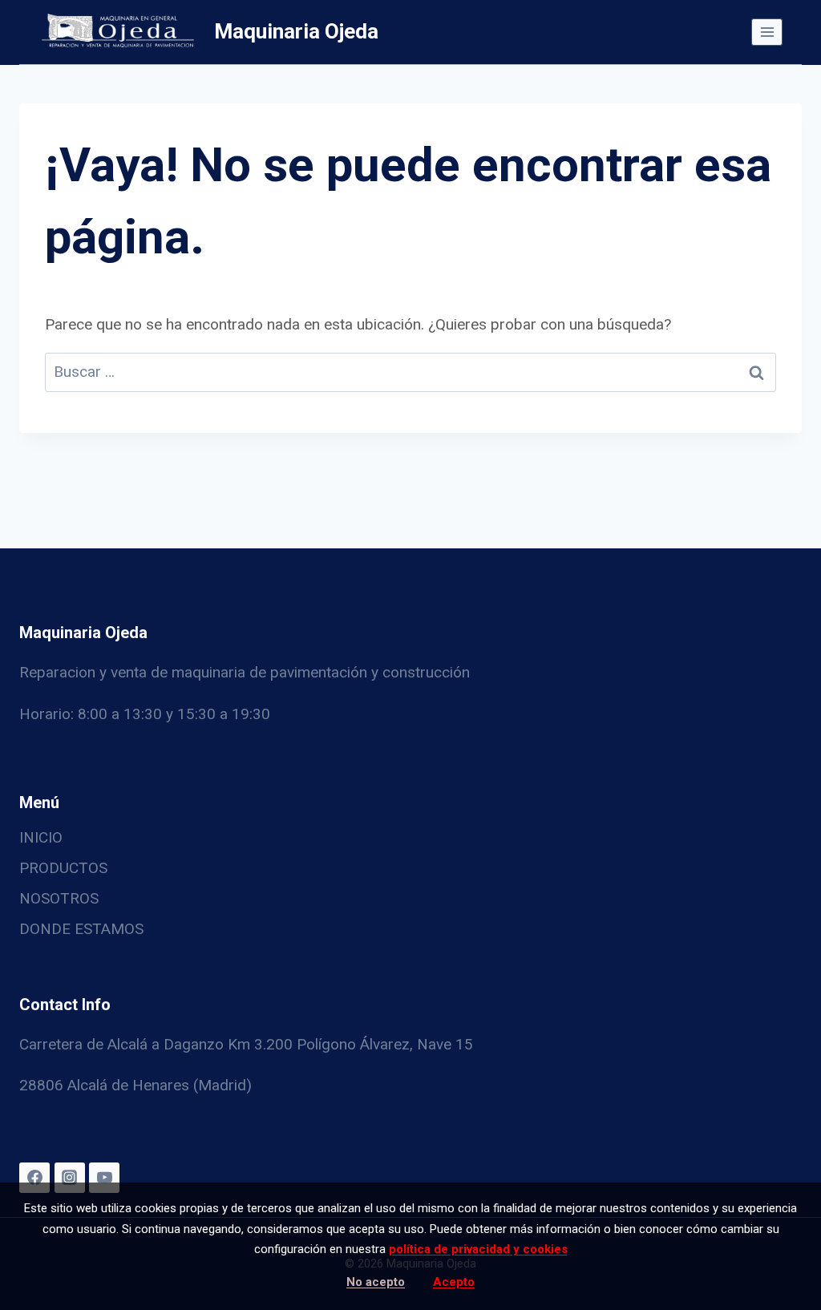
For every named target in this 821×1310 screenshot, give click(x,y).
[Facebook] (34, 1177)
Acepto (454, 1282)
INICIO (41, 837)
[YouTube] (104, 1177)
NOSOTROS (59, 898)
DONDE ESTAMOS (81, 929)
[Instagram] (70, 1177)
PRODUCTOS (63, 868)
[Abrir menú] (767, 31)
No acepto (375, 1282)
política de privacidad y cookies (478, 1249)
